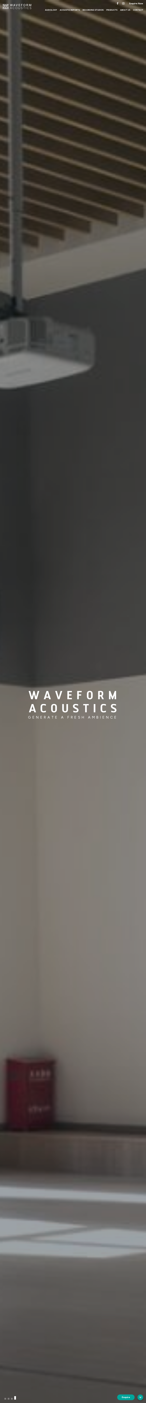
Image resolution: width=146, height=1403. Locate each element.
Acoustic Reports (70, 10)
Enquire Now (136, 3)
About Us (125, 10)
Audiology (51, 10)
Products (111, 10)
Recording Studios (93, 10)
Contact (138, 10)
